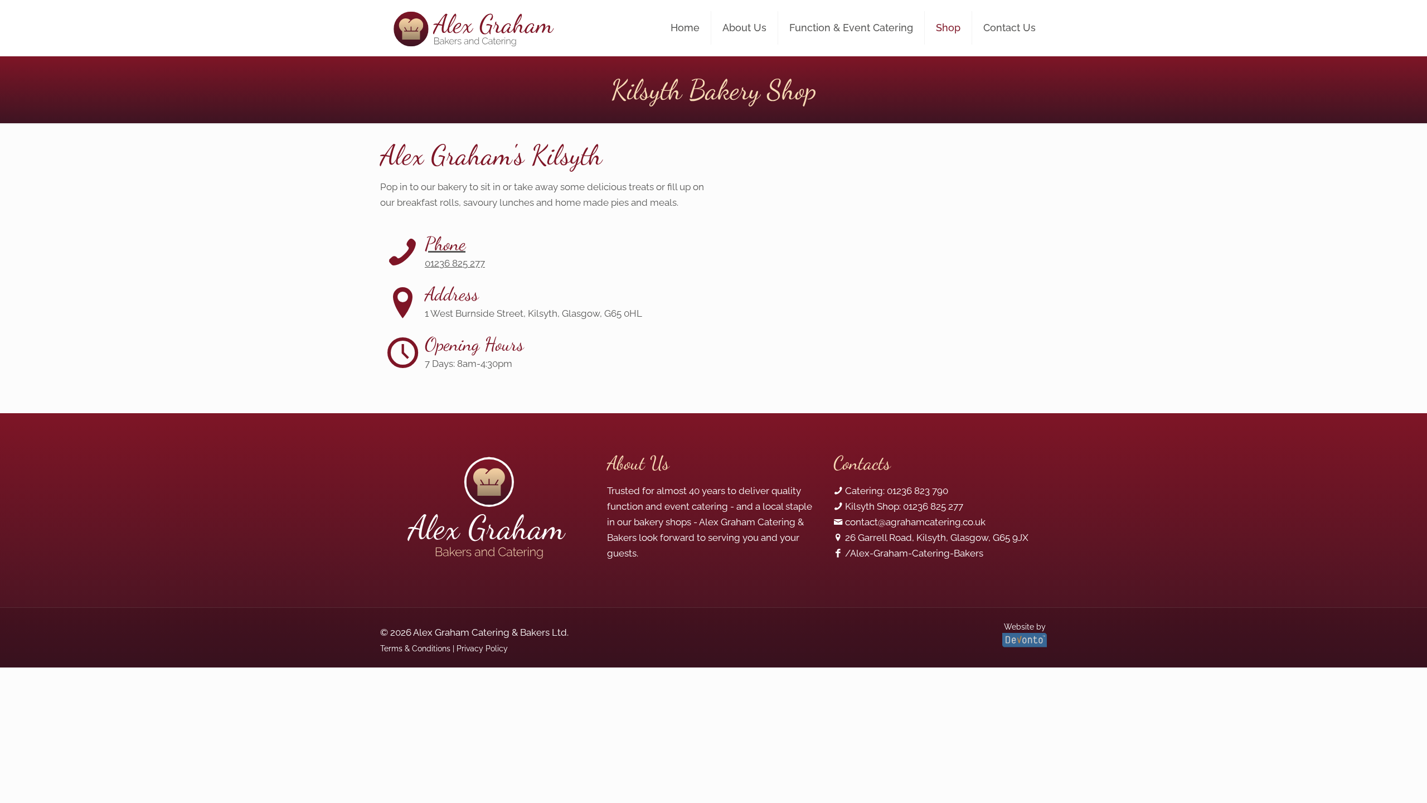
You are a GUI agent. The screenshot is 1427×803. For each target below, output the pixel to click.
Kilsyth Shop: (873, 506)
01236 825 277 (933, 506)
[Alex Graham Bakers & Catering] (473, 28)
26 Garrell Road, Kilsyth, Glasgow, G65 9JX (936, 537)
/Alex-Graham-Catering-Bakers (914, 553)
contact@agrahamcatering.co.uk (915, 522)
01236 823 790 (917, 490)
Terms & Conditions (415, 648)
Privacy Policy (482, 648)
